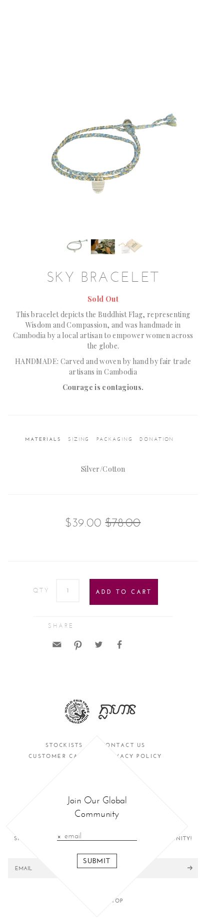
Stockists (65, 745)
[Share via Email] (57, 643)
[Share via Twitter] (98, 643)
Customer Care (58, 756)
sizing (79, 439)
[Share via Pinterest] (78, 643)
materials (43, 439)
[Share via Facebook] (120, 643)
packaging (114, 439)
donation (157, 439)
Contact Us (123, 745)
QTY (41, 590)
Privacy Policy (133, 756)
